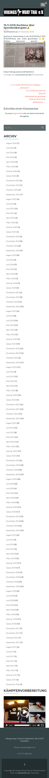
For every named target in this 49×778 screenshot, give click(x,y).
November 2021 (13, 409)
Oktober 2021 (12, 414)
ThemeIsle (34, 773)
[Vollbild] (42, 725)
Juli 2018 (10, 596)
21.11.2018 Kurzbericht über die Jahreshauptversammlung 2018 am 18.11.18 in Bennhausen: (35, 96)
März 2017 (10, 670)
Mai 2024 (10, 269)
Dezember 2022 (13, 348)
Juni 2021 (10, 432)
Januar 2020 (11, 512)
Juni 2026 (10, 152)
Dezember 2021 (13, 404)
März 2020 (10, 502)
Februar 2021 (11, 451)
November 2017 (13, 633)
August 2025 (11, 199)
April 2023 (10, 330)
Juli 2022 (10, 372)
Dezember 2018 (13, 572)
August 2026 (11, 143)
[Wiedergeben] (7, 725)
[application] (24, 712)
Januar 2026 (11, 176)
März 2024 (10, 278)
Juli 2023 (10, 316)
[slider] (23, 725)
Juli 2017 (10, 651)
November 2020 (13, 465)
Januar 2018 (11, 623)
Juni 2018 (10, 600)
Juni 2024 (10, 264)
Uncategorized (9, 74)
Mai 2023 (10, 325)
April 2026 (10, 162)
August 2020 (11, 479)
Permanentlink (37, 74)
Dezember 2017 (13, 628)
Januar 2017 (11, 679)
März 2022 (10, 390)
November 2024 (13, 241)
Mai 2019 (10, 549)
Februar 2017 (11, 675)
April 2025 (10, 218)
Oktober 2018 (12, 582)
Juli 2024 (10, 260)
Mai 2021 (10, 437)
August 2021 (11, 423)
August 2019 (11, 535)
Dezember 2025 (13, 180)
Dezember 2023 (13, 292)
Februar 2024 (11, 283)
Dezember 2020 (13, 460)
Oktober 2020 (12, 470)
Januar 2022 (11, 400)
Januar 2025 (11, 232)
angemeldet (18, 113)
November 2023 (13, 297)
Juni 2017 (10, 656)
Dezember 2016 (13, 684)
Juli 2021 (10, 428)
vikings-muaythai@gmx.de (24, 747)
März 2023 (10, 334)
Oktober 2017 (12, 637)
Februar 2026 (11, 171)
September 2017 (13, 642)
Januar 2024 (11, 288)
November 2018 (13, 577)
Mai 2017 (10, 661)
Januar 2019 (11, 568)
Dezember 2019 (13, 516)
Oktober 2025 (12, 190)
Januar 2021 (11, 456)
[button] (24, 712)
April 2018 (10, 610)
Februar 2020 (11, 507)
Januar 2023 (11, 344)
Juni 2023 (10, 320)
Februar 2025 (11, 227)
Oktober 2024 (12, 246)
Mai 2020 (10, 493)
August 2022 (11, 367)
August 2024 (11, 255)
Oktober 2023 (12, 302)
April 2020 (10, 498)
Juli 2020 (10, 484)
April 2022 (10, 386)
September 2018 (13, 586)
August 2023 (11, 311)
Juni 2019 (10, 544)
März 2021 (10, 446)
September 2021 (13, 418)
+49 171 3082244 (24, 753)
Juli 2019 (10, 540)
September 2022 (13, 362)
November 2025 (13, 185)
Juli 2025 (10, 204)
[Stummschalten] (38, 725)
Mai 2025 (10, 213)
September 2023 (13, 306)
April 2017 (10, 665)
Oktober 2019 (12, 526)
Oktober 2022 (12, 358)
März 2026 (10, 166)
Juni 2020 (10, 488)
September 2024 (13, 250)
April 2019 (10, 554)
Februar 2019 (11, 563)
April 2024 (10, 274)
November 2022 (13, 353)
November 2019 (13, 521)
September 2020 (13, 474)
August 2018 (11, 591)
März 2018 (10, 614)
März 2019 (10, 558)
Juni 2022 (10, 376)
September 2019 (13, 530)
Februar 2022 (11, 395)
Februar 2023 (11, 339)
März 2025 (10, 222)
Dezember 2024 (13, 236)
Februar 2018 (11, 619)
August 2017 (11, 647)
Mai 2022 (10, 381)
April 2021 (10, 442)
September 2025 (13, 194)
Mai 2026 (10, 157)
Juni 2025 (10, 208)
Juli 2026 (10, 148)
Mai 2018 (10, 605)
